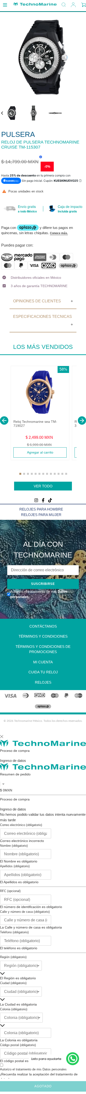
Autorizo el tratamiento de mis (33, 1069)
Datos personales (55, 1069)
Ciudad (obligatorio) (13, 983)
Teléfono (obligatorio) (14, 932)
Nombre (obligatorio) (14, 845)
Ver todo (43, 486)
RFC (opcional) (10, 891)
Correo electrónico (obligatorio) (21, 825)
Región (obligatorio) (13, 957)
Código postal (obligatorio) (18, 1045)
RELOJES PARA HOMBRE (41, 509)
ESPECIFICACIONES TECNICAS (42, 317)
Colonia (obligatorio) (13, 1009)
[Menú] (5, 5)
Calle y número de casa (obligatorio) (25, 911)
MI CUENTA (43, 662)
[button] (4, 420)
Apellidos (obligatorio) (15, 866)
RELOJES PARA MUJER (41, 515)
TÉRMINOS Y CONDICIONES (43, 636)
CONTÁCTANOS (43, 626)
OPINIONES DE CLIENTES (37, 301)
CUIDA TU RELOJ (43, 672)
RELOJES (43, 682)
